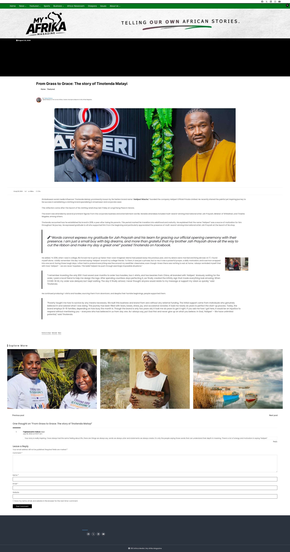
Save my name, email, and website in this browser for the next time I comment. (46, 501)
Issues (103, 6)
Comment (17, 453)
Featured (34, 6)
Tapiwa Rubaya (48, 98)
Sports (47, 6)
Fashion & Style (46, 333)
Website (16, 492)
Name (16, 475)
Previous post (18, 415)
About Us (114, 6)
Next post (273, 415)
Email (15, 484)
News (21, 6)
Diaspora (92, 6)
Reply (275, 441)
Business (57, 6)
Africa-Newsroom (76, 6)
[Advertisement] (145, 59)
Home (13, 6)
